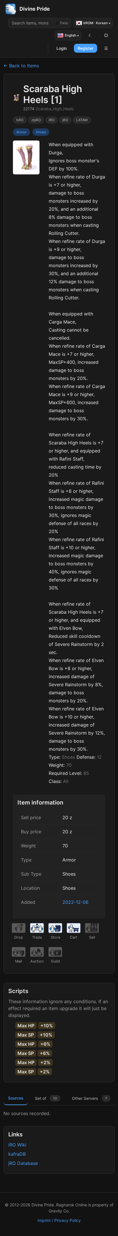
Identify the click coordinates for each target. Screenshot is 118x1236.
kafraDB (17, 1154)
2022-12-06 (75, 902)
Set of (46, 1098)
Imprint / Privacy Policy (59, 1220)
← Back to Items (21, 66)
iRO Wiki (17, 1145)
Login (61, 48)
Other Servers (89, 1098)
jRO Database (23, 1163)
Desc (64, 23)
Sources (15, 1098)
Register (85, 48)
